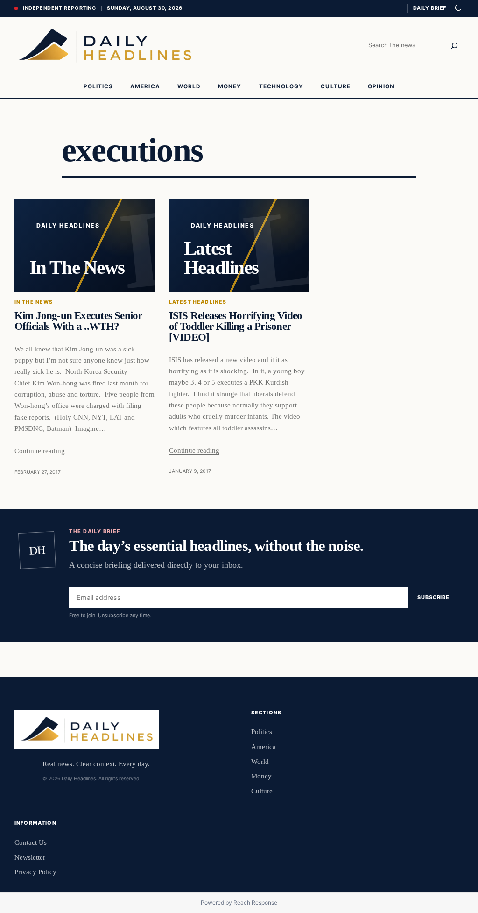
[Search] (454, 45)
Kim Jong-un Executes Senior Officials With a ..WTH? (78, 321)
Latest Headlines (198, 302)
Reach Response (255, 902)
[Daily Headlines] (105, 45)
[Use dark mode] (457, 8)
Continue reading (39, 451)
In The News (33, 302)
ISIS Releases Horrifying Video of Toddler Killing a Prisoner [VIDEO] (235, 327)
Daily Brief (429, 8)
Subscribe (433, 597)
